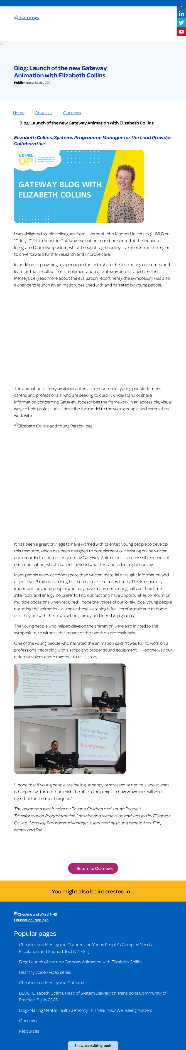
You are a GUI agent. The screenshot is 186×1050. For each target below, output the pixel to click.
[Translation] (146, 3)
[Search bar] (156, 3)
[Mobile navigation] (167, 3)
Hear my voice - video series (45, 972)
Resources (29, 1030)
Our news (72, 112)
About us (43, 112)
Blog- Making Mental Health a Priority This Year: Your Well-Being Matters (85, 1010)
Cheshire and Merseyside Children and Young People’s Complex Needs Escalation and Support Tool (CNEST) (85, 948)
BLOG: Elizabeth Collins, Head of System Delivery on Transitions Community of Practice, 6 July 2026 (92, 996)
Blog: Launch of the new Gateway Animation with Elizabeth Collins (80, 961)
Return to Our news (95, 868)
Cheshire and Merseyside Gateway (51, 982)
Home (18, 112)
